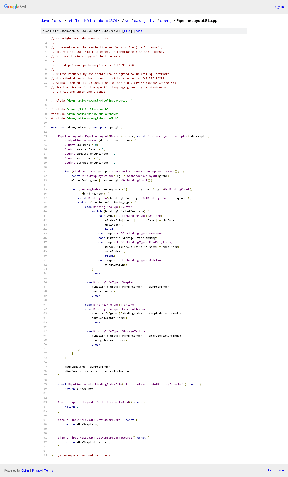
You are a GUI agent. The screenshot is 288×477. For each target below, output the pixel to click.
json (280, 470)
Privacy (37, 470)
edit (139, 31)
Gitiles (25, 470)
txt (270, 470)
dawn (45, 20)
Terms (48, 470)
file (127, 31)
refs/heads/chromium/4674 (92, 20)
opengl (166, 20)
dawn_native (145, 20)
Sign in (279, 7)
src (127, 20)
